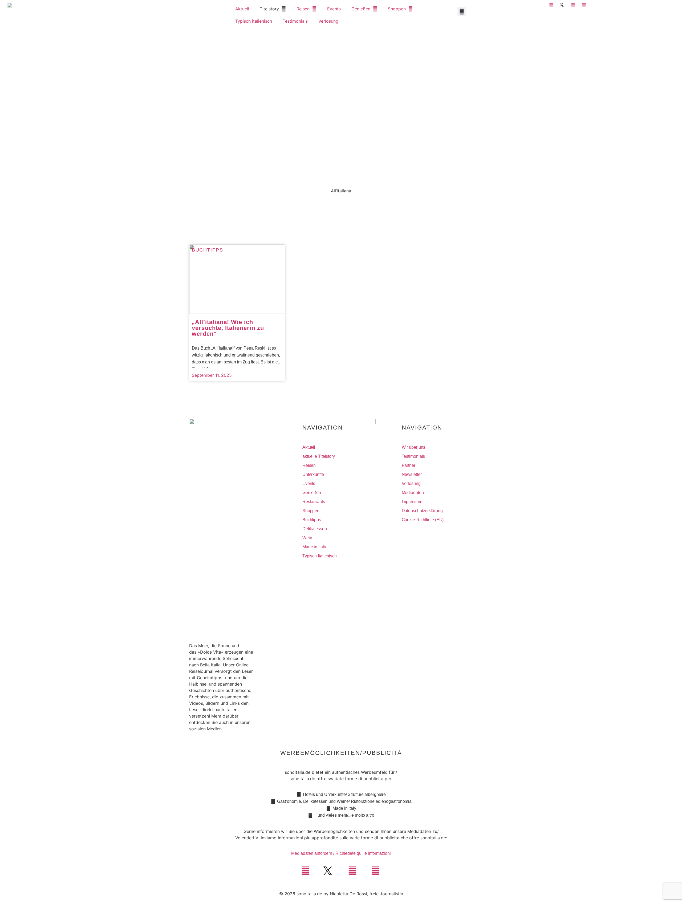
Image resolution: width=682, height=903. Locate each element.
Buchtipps (207, 250)
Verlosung (328, 21)
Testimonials (295, 21)
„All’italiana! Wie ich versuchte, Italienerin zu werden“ (228, 328)
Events (334, 8)
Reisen (303, 8)
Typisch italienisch (253, 21)
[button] (461, 11)
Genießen (360, 8)
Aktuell (242, 8)
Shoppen (397, 8)
